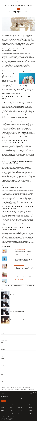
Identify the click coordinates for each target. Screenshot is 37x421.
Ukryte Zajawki (3, 372)
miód (8, 387)
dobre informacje (18, 2)
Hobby (2, 335)
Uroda (2, 374)
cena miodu (3, 387)
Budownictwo (3, 331)
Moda (2, 342)
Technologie (3, 365)
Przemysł (2, 356)
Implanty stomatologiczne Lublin (20, 249)
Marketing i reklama (4, 340)
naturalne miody (10, 389)
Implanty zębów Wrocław (18, 272)
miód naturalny (18, 387)
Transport (2, 367)
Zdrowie (18, 8)
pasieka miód (17, 389)
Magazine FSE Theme (4, 419)
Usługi (2, 376)
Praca (2, 351)
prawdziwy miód (23, 389)
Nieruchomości (3, 347)
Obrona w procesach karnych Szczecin (17, 319)
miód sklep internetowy (26, 387)
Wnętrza (2, 379)
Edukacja (2, 333)
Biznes (2, 328)
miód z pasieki (4, 389)
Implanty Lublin (16, 257)
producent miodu (31, 389)
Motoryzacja (3, 344)
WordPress (11, 419)
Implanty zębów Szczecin (18, 279)
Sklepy (2, 360)
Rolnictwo (2, 358)
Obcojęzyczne (3, 349)
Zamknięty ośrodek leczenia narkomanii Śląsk (18, 294)
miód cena (12, 387)
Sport (2, 363)
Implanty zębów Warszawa (19, 264)
